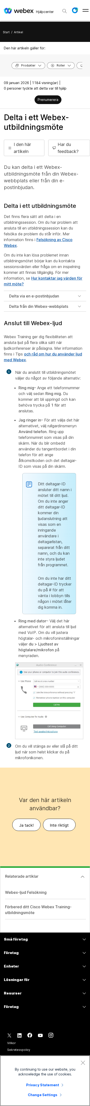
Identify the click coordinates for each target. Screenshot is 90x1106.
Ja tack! (26, 825)
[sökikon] (64, 11)
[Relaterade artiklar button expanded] (82, 876)
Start (6, 32)
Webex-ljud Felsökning (26, 892)
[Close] (82, 1062)
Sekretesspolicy (18, 1050)
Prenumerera (48, 100)
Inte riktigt (59, 825)
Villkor (11, 1043)
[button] (75, 10)
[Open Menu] (85, 10)
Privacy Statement (42, 1085)
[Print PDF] (31, 100)
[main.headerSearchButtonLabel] (64, 9)
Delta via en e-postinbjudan (34, 296)
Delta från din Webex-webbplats (38, 306)
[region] (45, 1080)
